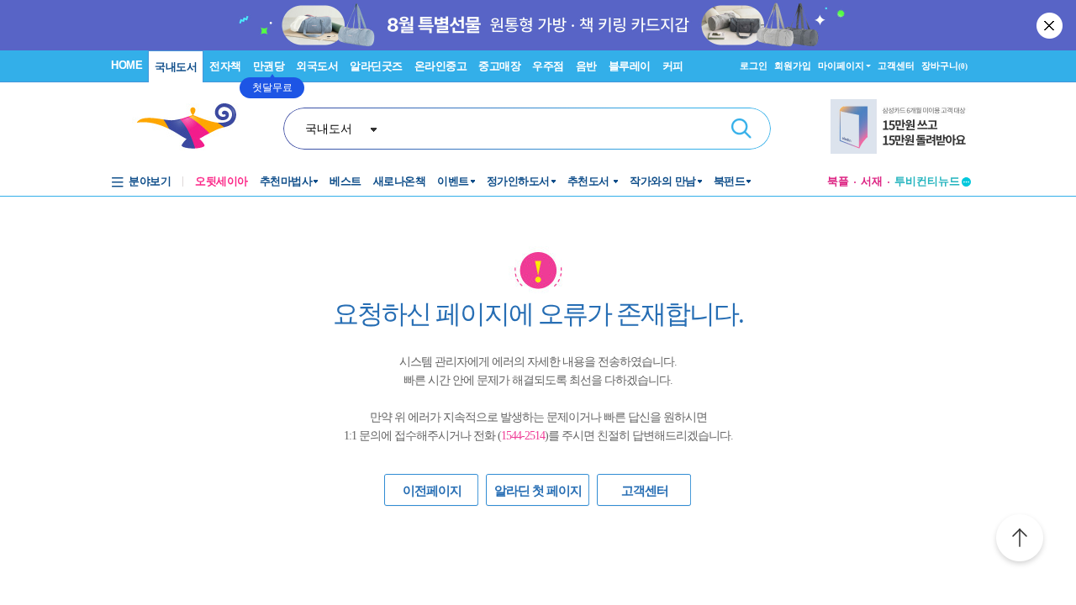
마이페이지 (841, 65)
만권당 (269, 66)
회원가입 (792, 65)
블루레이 (630, 66)
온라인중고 (440, 66)
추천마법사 (286, 181)
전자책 (225, 66)
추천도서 (590, 181)
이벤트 (453, 181)
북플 (838, 181)
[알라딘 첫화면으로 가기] (194, 126)
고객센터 (896, 65)
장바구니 (944, 65)
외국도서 (317, 66)
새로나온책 (399, 181)
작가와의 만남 (663, 181)
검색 (741, 128)
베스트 (345, 181)
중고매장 (499, 66)
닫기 (1051, 25)
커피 (672, 66)
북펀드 (730, 181)
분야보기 (150, 181)
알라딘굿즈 (376, 66)
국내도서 (176, 66)
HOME (126, 65)
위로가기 (1020, 540)
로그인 (753, 65)
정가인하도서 (518, 181)
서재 (872, 181)
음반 (586, 66)
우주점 (548, 66)
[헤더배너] (901, 126)
